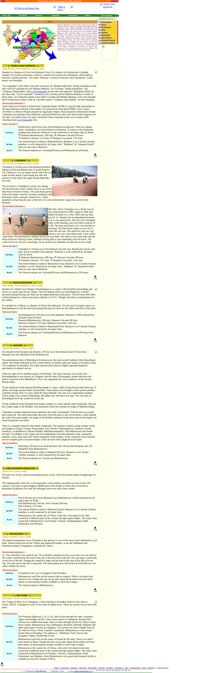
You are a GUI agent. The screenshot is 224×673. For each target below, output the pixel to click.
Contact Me (64, 668)
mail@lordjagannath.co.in (83, 671)
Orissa (103, 24)
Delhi (103, 30)
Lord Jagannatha (39, 91)
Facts (126, 668)
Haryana (104, 32)
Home (57, 668)
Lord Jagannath (24, 120)
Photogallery (92, 668)
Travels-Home (106, 22)
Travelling (109, 668)
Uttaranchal (105, 35)
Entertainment (135, 668)
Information (119, 668)
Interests (101, 668)
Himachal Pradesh (108, 40)
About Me (82, 668)
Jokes (144, 668)
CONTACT (114, 1)
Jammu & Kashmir (108, 43)
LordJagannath (162, 668)
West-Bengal (106, 27)
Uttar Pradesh (106, 37)
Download (151, 668)
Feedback (73, 668)
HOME (3, 1)
